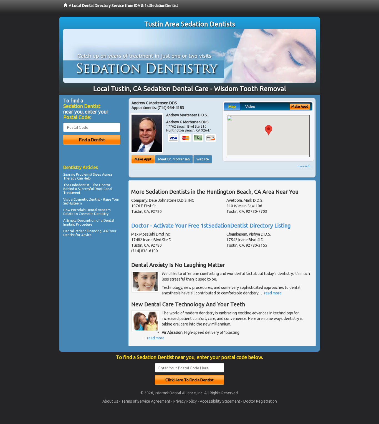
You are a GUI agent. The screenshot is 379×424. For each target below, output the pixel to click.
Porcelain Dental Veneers (90, 210)
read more (273, 293)
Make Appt (143, 159)
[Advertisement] (91, 287)
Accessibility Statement (220, 401)
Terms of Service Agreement (145, 401)
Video (250, 106)
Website (202, 159)
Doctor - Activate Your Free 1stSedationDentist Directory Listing (211, 225)
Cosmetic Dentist (87, 199)
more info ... (305, 166)
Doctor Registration (260, 401)
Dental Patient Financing (82, 231)
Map (232, 106)
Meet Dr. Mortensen (174, 159)
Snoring (69, 174)
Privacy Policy (185, 401)
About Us (110, 401)
